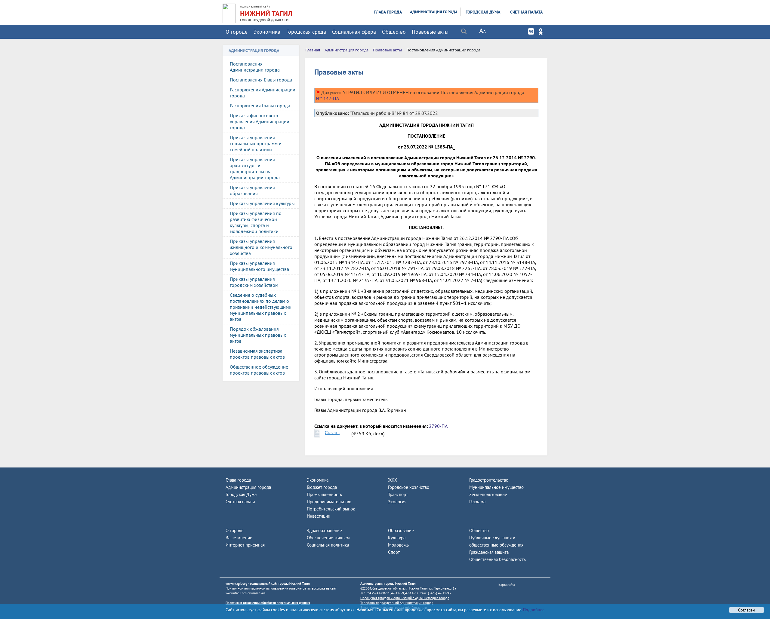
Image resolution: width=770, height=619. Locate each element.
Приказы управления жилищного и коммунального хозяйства (261, 247)
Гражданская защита (489, 552)
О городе (237, 31)
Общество (394, 31)
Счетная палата (526, 12)
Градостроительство (488, 480)
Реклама (477, 501)
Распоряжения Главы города (260, 106)
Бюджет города (322, 487)
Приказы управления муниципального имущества (259, 266)
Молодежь (398, 545)
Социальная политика (328, 545)
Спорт (394, 552)
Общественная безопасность (497, 559)
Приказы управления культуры (262, 203)
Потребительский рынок (331, 509)
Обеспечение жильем (328, 538)
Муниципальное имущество (496, 487)
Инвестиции (318, 516)
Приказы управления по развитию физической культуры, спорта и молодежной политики (256, 222)
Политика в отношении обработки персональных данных (268, 603)
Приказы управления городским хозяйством (254, 282)
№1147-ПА (327, 98)
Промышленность (324, 494)
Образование (401, 530)
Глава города (388, 12)
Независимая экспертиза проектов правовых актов (257, 354)
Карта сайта (506, 585)
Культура (396, 538)
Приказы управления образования (252, 190)
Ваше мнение (239, 538)
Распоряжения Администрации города (262, 93)
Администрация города (433, 11)
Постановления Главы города (261, 80)
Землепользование (488, 494)
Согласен (746, 610)
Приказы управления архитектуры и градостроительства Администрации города (255, 168)
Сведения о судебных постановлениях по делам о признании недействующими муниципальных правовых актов (260, 307)
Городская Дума (483, 12)
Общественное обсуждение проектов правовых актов (259, 370)
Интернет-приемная (245, 545)
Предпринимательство (329, 501)
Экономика (267, 31)
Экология (397, 501)
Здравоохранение (324, 530)
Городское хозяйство (408, 487)
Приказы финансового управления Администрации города (259, 121)
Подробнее (533, 609)
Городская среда (306, 31)
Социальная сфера (354, 31)
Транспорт (398, 494)
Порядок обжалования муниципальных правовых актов (258, 335)
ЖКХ (392, 480)
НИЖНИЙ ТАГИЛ (266, 13)
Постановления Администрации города (255, 67)
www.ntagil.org (236, 583)
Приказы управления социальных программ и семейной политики (256, 143)
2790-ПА (438, 426)
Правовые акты (430, 31)
